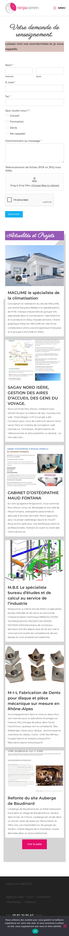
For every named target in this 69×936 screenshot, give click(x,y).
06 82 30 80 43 (22, 915)
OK (35, 931)
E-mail (10, 82)
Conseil (14, 115)
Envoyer (14, 214)
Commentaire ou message (23, 140)
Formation (17, 121)
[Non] (65, 926)
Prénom (9, 76)
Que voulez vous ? (17, 110)
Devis (13, 127)
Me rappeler (18, 133)
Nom (9, 65)
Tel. (8, 96)
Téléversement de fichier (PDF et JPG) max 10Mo (33, 169)
